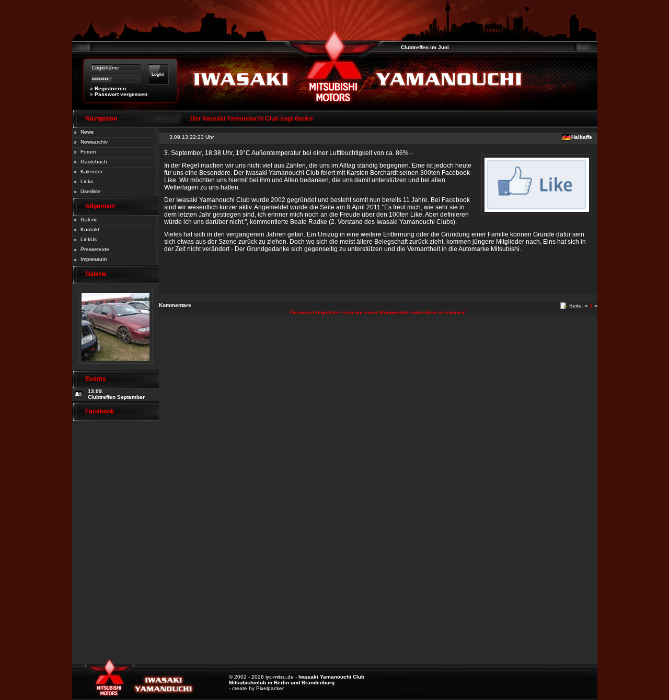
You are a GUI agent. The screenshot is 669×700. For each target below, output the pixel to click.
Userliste (90, 191)
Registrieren (110, 88)
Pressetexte (94, 249)
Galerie (89, 219)
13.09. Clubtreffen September (116, 394)
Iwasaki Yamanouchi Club (331, 677)
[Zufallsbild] (115, 367)
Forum (88, 152)
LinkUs (88, 239)
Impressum (93, 259)
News (87, 132)
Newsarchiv (94, 142)
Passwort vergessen (121, 94)
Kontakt (89, 229)
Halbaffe (581, 137)
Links (86, 181)
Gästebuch (93, 161)
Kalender (91, 171)
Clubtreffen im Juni (418, 47)
